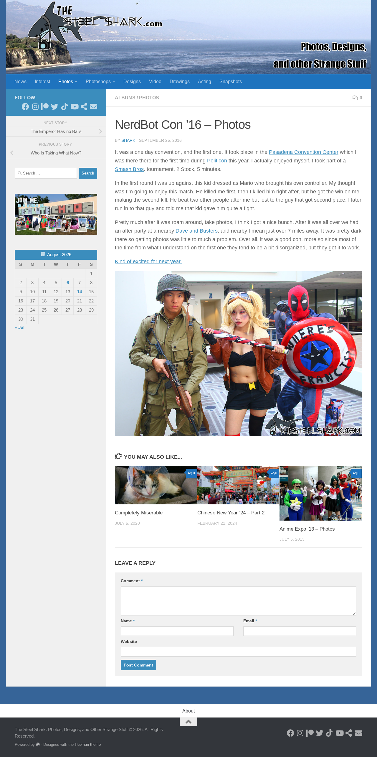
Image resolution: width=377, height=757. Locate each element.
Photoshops (98, 81)
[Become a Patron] (45, 106)
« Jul (19, 327)
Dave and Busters (197, 231)
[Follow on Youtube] (74, 106)
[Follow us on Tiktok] (64, 106)
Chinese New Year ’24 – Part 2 (230, 513)
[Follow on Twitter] (54, 106)
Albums (125, 97)
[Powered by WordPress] (38, 744)
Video (155, 81)
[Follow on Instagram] (35, 106)
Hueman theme (88, 744)
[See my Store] (83, 106)
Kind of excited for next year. (148, 261)
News (20, 81)
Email (250, 620)
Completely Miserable (139, 513)
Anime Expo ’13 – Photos (307, 529)
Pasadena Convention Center (303, 152)
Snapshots (230, 81)
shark (128, 140)
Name (128, 620)
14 (79, 291)
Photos (65, 81)
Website (129, 641)
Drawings (180, 81)
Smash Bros (129, 169)
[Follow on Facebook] (25, 106)
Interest (42, 81)
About (188, 710)
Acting (204, 81)
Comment (132, 580)
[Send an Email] (93, 106)
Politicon (217, 161)
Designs (132, 81)
